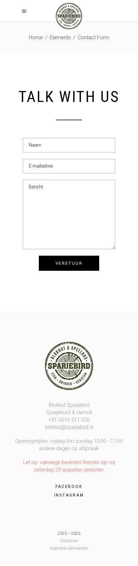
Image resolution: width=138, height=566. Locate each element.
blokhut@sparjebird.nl (69, 427)
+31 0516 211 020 (69, 420)
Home (36, 37)
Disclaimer (69, 541)
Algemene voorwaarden (69, 548)
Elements (60, 37)
